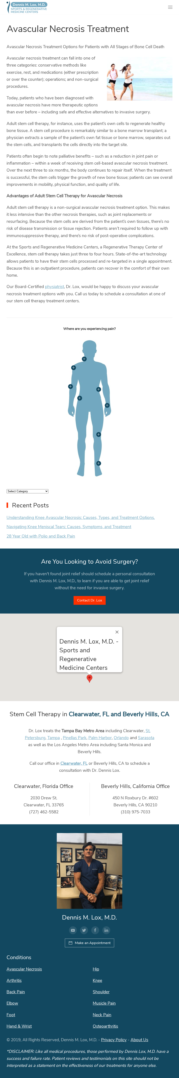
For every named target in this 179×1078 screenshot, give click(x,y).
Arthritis (14, 980)
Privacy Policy (114, 1040)
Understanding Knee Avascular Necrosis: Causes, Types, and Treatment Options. (81, 518)
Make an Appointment (93, 942)
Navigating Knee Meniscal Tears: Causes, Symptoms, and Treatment (69, 527)
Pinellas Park (74, 738)
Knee (97, 980)
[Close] (117, 632)
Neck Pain (102, 1015)
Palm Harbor (100, 738)
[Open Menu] (170, 7)
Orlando (121, 738)
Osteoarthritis (105, 1026)
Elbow (12, 1003)
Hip (96, 969)
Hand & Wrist (19, 1026)
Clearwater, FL (74, 763)
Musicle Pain (104, 1003)
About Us (139, 1040)
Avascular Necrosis (24, 969)
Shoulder (101, 992)
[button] (89, 678)
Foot (11, 1015)
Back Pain (16, 992)
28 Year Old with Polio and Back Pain (41, 536)
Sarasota (146, 738)
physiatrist (54, 287)
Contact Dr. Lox (89, 600)
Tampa (53, 738)
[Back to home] (27, 7)
